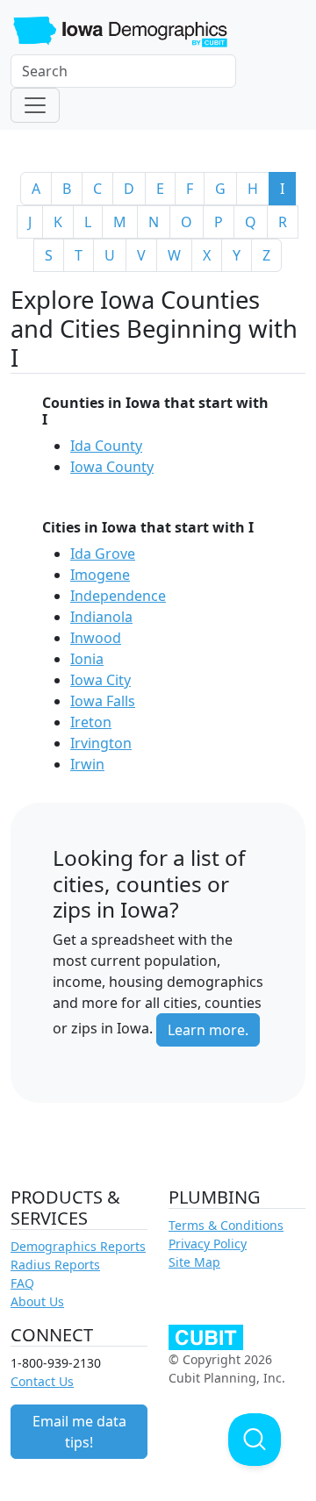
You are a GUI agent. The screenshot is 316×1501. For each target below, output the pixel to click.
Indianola (101, 616)
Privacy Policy (208, 1243)
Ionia (87, 658)
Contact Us (42, 1381)
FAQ (22, 1283)
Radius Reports (55, 1264)
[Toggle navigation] (35, 105)
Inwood (95, 637)
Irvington (101, 743)
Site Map (194, 1262)
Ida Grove (102, 553)
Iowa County (112, 466)
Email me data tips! (79, 1432)
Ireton (90, 722)
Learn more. (208, 1030)
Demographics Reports (78, 1246)
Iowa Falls (102, 701)
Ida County (106, 445)
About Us (37, 1301)
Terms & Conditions (226, 1225)
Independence (118, 595)
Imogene (100, 574)
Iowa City (100, 680)
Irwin (87, 764)
